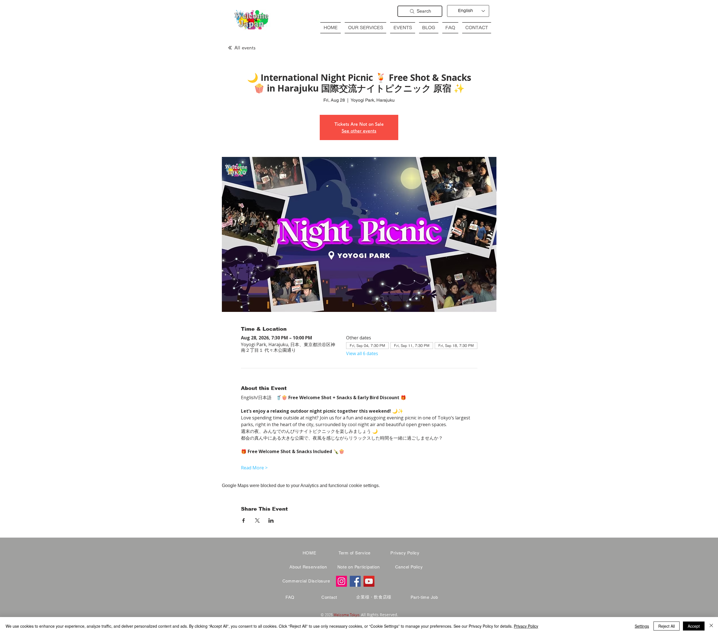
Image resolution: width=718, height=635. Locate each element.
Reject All (666, 626)
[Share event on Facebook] (243, 520)
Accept (694, 626)
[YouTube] (368, 581)
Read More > (254, 467)
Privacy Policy (526, 626)
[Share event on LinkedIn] (271, 520)
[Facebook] (355, 581)
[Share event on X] (257, 520)
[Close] (711, 626)
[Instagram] (341, 581)
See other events (359, 131)
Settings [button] (642, 626)
